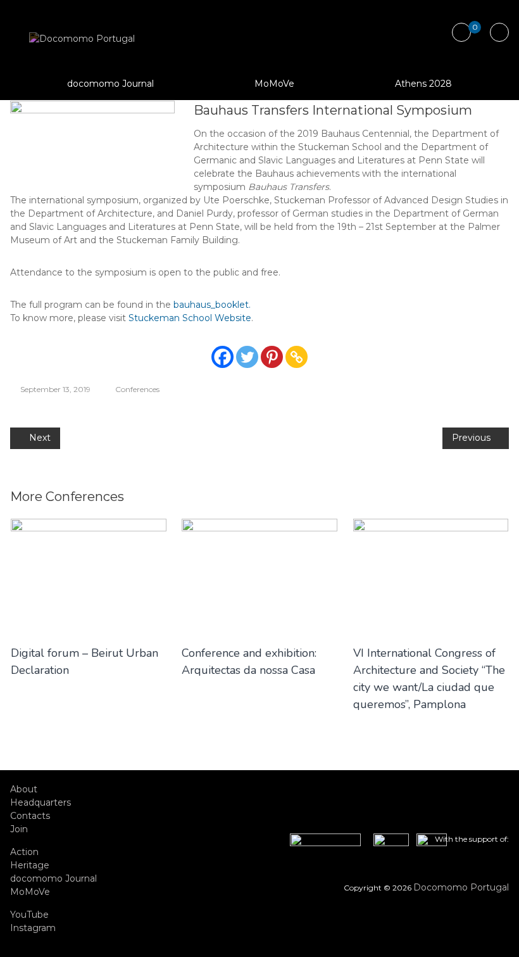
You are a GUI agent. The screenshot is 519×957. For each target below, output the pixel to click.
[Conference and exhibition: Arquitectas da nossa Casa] (259, 574)
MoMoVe (274, 83)
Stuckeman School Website (189, 318)
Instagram (33, 928)
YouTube (29, 914)
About (23, 789)
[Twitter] (247, 357)
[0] (461, 33)
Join (19, 829)
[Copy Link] (296, 357)
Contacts (30, 815)
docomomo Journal (110, 83)
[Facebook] (222, 357)
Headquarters (40, 802)
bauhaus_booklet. (212, 304)
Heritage (29, 865)
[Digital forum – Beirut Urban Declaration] (88, 574)
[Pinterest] (272, 357)
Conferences (137, 389)
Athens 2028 (423, 83)
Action (24, 852)
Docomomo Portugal (461, 887)
